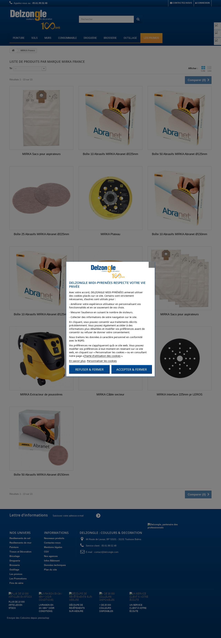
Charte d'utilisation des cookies (102, 355)
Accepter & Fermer (131, 369)
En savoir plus (77, 360)
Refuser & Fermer (89, 369)
